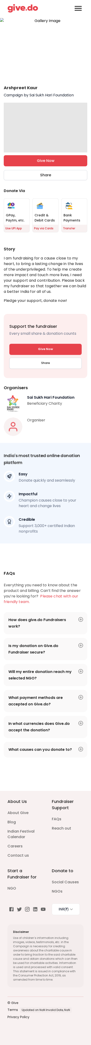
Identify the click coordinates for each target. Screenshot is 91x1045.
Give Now (45, 160)
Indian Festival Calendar (21, 834)
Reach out (61, 828)
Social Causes (65, 882)
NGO (11, 888)
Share (45, 175)
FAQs (56, 819)
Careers (15, 846)
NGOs (57, 891)
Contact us (18, 855)
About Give (17, 812)
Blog (11, 822)
